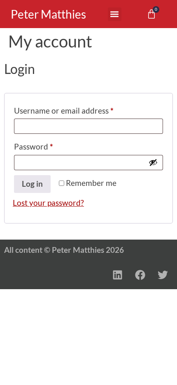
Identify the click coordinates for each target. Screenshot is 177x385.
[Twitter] (162, 274)
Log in (32, 183)
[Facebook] (140, 274)
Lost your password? (48, 202)
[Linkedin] (117, 274)
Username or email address (79, 109)
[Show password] (153, 162)
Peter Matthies (48, 14)
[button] (114, 14)
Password (49, 145)
